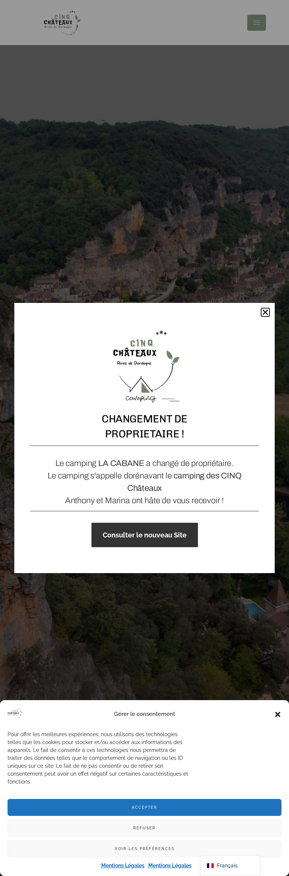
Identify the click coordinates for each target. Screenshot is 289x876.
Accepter (144, 807)
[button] (277, 714)
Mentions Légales (122, 865)
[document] (144, 438)
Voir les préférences (145, 849)
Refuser (144, 828)
